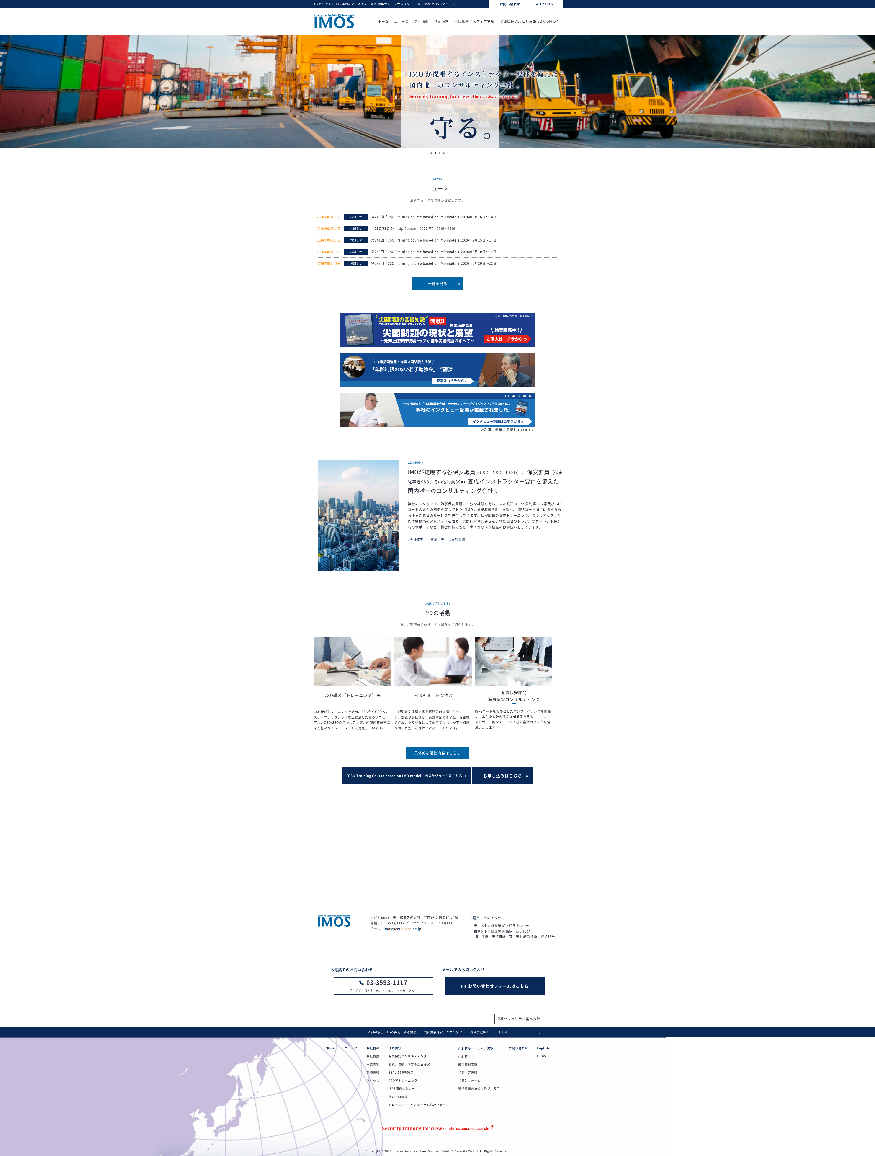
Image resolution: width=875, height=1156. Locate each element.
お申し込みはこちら (502, 776)
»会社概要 (416, 539)
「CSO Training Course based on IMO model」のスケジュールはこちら (403, 775)
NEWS (541, 1056)
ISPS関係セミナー (402, 1088)
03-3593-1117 (386, 982)
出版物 (463, 1056)
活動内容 (441, 22)
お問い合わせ (518, 1048)
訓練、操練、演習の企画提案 (409, 1064)
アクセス (373, 1080)
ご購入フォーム (469, 1080)
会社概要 (373, 1056)
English (543, 1048)
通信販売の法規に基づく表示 (479, 1088)
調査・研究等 (398, 1096)
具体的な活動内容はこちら (437, 753)
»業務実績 (457, 539)
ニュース (401, 22)
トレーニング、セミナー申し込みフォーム (419, 1104)
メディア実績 (467, 1072)
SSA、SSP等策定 (401, 1072)
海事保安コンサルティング (408, 1056)
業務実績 (373, 1072)
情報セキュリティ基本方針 (518, 1018)
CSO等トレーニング (403, 1080)
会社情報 (421, 22)
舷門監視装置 (467, 1064)
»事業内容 (436, 539)
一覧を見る (437, 283)
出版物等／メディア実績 (474, 22)
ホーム (383, 22)
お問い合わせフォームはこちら (498, 986)
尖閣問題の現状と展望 (530, 22)
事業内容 (373, 1064)
